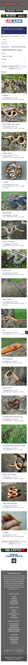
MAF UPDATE (7, 388)
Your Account (14, 604)
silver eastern (7, 299)
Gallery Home (5, 47)
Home (14, 596)
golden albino (7, 153)
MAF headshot (8, 359)
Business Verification (14, 629)
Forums (14, 615)
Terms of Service (14, 624)
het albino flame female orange (14, 446)
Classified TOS (14, 625)
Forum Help (14, 643)
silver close (6, 270)
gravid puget (7, 213)
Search (4, 43)
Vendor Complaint (14, 631)
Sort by (3, 53)
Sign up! (20, 650)
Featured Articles (14, 614)
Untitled (5, 95)
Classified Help (14, 639)
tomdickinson (7, 98)
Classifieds (14, 600)
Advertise (14, 598)
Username (15, 36)
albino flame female (10, 503)
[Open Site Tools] (26, 332)
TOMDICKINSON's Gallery (18, 47)
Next (24, 66)
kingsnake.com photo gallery (12, 29)
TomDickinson (7, 184)
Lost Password (14, 602)
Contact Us (14, 641)
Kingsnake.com (9, 657)
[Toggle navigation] (3, 8)
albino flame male (9, 474)
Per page (4, 59)
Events (14, 612)
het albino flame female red (12, 417)
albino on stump (8, 242)
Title (23, 36)
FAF (4, 330)
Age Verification (14, 627)
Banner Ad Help (14, 637)
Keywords (6, 36)
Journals (14, 610)
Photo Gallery (14, 617)
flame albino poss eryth (11, 124)
